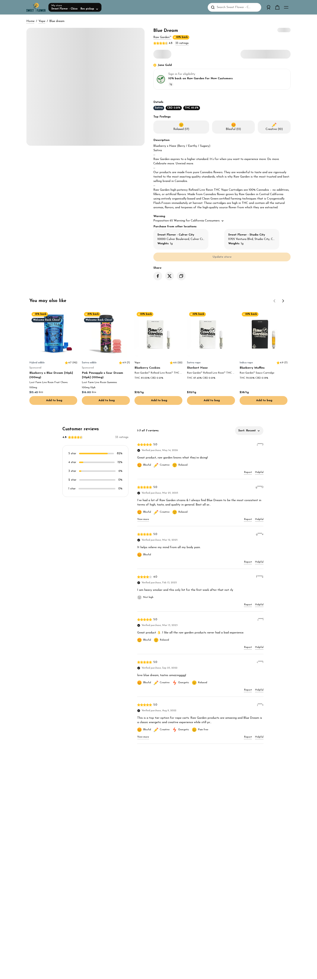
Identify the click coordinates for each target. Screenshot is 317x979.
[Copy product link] (181, 276)
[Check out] (277, 7)
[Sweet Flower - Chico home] (35, 7)
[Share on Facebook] (157, 276)
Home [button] (30, 21)
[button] (162, 37)
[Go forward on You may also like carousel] (283, 301)
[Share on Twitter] (169, 276)
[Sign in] (268, 7)
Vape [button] (42, 21)
